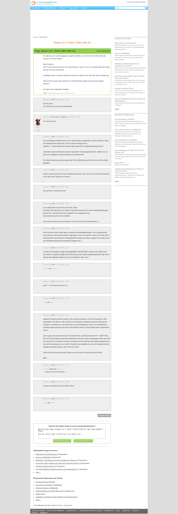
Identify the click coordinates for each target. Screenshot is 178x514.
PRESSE (34, 512)
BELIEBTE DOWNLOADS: (125, 115)
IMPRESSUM (109, 510)
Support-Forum (57, 505)
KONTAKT (135, 510)
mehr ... (38, 472)
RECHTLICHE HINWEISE (55, 510)
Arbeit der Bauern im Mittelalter (47, 488)
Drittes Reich (40, 494)
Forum (35, 37)
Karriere (84, 8)
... (117, 109)
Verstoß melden (104, 415)
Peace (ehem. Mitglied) (58, 117)
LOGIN (129, 2)
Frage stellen (73, 8)
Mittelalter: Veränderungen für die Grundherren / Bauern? (56, 460)
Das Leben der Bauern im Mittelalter (49, 485)
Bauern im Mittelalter (43, 457)
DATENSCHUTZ (71, 510)
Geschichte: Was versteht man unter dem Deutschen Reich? (57, 463)
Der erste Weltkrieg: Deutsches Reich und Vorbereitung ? (56, 469)
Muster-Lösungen (49, 8)
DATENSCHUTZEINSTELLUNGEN (91, 510)
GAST (45, 93)
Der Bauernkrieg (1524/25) (45, 482)
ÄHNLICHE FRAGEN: (123, 39)
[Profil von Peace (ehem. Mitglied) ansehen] (38, 122)
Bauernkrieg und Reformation (46, 454)
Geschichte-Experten (86, 426)
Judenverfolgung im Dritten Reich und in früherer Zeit (55, 491)
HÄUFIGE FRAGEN (38, 510)
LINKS (118, 510)
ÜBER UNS (126, 510)
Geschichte (68, 505)
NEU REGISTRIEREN (138, 2)
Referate (62, 8)
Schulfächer (36, 8)
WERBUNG (43, 512)
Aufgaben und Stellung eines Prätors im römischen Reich (56, 497)
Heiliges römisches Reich (45, 466)
